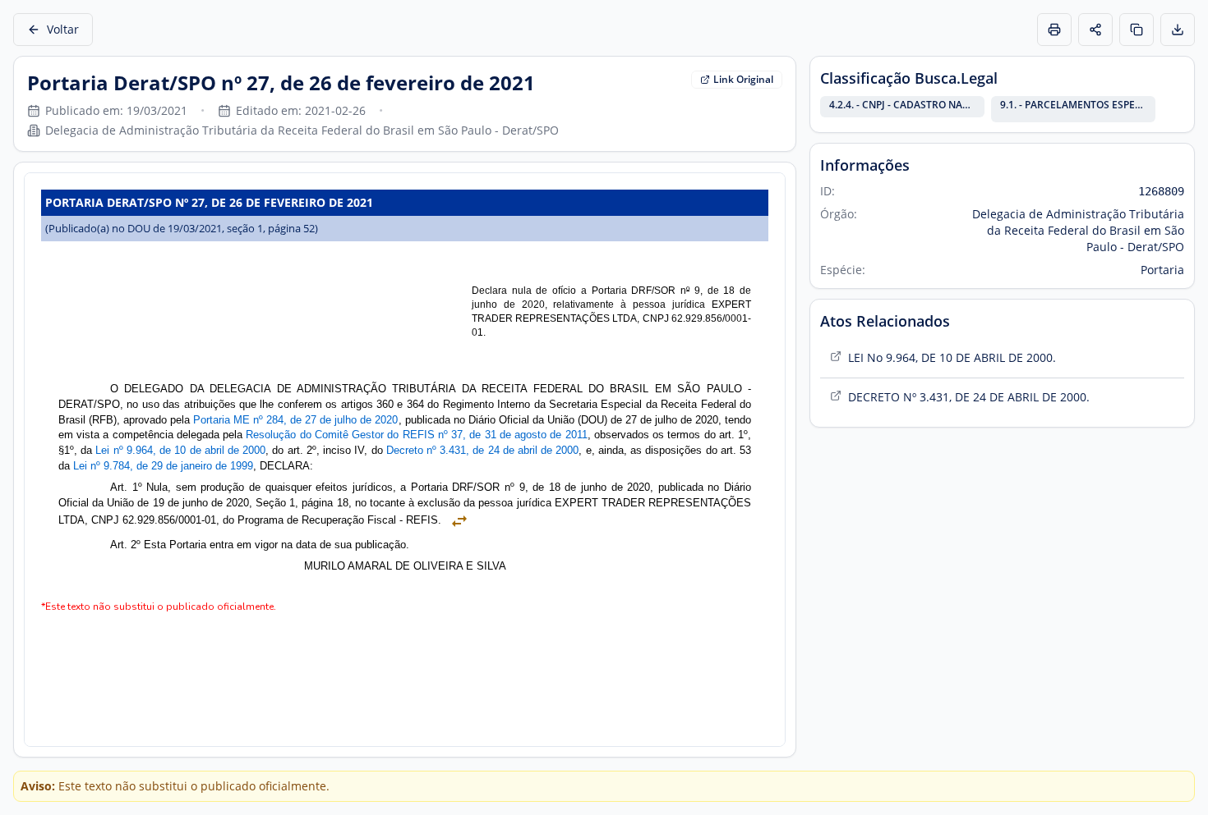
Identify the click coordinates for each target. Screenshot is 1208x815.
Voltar (63, 29)
